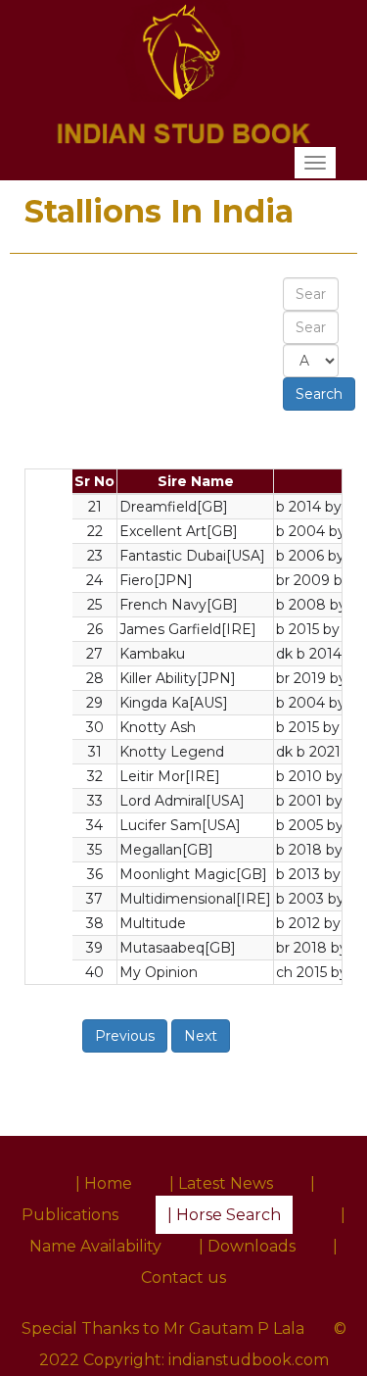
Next (200, 1036)
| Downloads (247, 1246)
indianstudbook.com (248, 1360)
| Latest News (221, 1183)
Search (319, 394)
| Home (103, 1183)
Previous (125, 1036)
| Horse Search (224, 1214)
